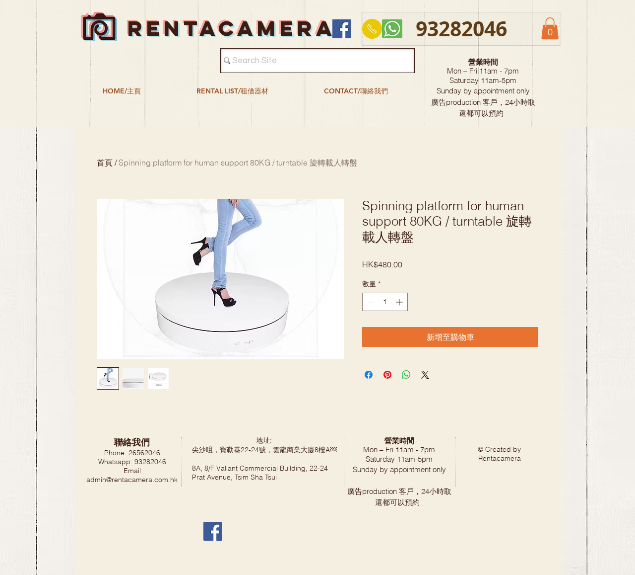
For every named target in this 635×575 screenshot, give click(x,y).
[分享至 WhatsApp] (406, 375)
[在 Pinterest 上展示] (387, 375)
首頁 (105, 162)
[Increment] (400, 302)
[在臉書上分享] (369, 375)
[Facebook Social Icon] (341, 28)
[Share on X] (425, 375)
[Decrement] (370, 302)
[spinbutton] (385, 302)
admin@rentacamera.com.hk (132, 479)
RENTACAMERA (231, 28)
